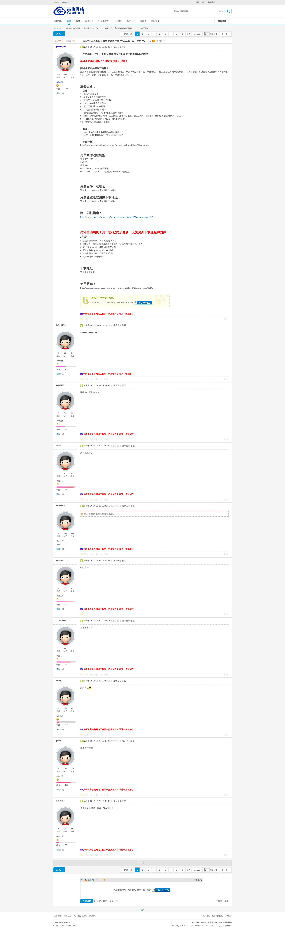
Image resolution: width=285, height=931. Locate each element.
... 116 (197, 34)
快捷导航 (222, 21)
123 (58, 75)
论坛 (69, 21)
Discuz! (67, 922)
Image (89, 879)
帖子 (221, 11)
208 (65, 534)
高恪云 (143, 21)
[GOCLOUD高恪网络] (68, 11)
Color (85, 879)
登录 (198, 2)
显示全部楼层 (119, 47)
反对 (106, 379)
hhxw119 (59, 560)
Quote (96, 879)
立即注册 (129, 303)
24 (72, 353)
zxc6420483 (61, 620)
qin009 (58, 741)
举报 (226, 319)
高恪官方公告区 (73, 28)
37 (72, 648)
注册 (204, 2)
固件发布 (87, 28)
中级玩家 (60, 776)
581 (72, 709)
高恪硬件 (89, 21)
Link (93, 879)
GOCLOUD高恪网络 (54, 28)
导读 (78, 21)
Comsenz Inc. (70, 926)
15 (58, 534)
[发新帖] (59, 33)
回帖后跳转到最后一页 (107, 901)
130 (65, 769)
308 (65, 75)
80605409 (60, 385)
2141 (72, 75)
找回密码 (211, 2)
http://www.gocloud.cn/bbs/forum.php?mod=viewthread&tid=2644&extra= (114, 145)
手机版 (203, 922)
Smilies (104, 879)
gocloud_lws (61, 47)
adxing (58, 681)
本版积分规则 (222, 901)
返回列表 (128, 34)
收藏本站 (65, 2)
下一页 (224, 34)
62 (65, 353)
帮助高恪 (155, 21)
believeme (60, 801)
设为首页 (57, 2)
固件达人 (60, 716)
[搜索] (229, 11)
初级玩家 (60, 361)
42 (72, 588)
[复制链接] (161, 41)
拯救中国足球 (61, 325)
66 (65, 648)
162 (72, 769)
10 (188, 34)
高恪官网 (58, 21)
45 (72, 473)
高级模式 (197, 879)
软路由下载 (103, 21)
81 (65, 473)
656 (72, 534)
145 (65, 829)
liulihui (58, 445)
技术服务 (118, 21)
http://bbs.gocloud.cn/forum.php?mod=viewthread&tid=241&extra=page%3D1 (116, 288)
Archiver (195, 922)
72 (65, 413)
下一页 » (142, 863)
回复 (86, 319)
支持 (96, 379)
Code (100, 879)
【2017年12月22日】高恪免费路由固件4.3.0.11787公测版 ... (123, 28)
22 (72, 413)
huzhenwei (60, 506)
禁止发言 (60, 541)
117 (65, 588)
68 (72, 829)
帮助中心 (131, 21)
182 (65, 709)
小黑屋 (210, 922)
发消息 (61, 93)
